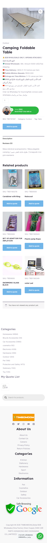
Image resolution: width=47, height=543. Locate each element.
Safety (23, 495)
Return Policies (23, 448)
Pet (23, 485)
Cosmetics (23, 488)
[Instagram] (23, 424)
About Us (23, 435)
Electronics (23, 473)
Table (40, 119)
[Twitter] (18, 424)
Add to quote (12, 126)
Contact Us (23, 438)
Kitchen (23, 460)
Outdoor (6, 43)
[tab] (23, 138)
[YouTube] (28, 424)
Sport (23, 470)
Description (7, 138)
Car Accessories (23, 498)
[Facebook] (13, 424)
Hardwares (23, 466)
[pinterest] (34, 424)
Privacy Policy (24, 445)
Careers (23, 442)
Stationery (23, 463)
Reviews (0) (8, 143)
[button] (40, 11)
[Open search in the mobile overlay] (23, 397)
